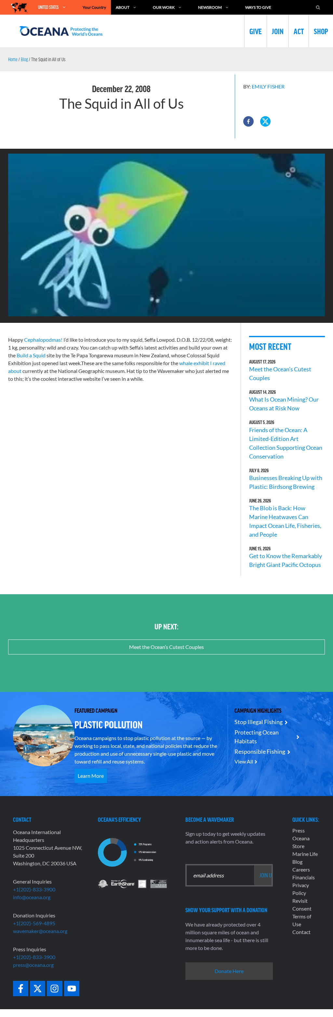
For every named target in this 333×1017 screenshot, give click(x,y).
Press (298, 830)
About (122, 7)
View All (243, 761)
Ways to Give (258, 7)
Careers (301, 869)
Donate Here (229, 971)
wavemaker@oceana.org (40, 931)
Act (299, 31)
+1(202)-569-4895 (34, 923)
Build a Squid (31, 355)
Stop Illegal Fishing (258, 721)
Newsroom (210, 7)
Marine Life (305, 854)
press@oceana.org (33, 965)
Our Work (164, 7)
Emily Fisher (268, 86)
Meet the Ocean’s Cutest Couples (166, 647)
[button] (248, 121)
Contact (301, 932)
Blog (24, 59)
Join (278, 31)
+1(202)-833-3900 (34, 889)
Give (255, 31)
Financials (303, 877)
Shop (321, 31)
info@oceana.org (31, 897)
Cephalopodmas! (43, 340)
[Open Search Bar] (318, 7)
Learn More (91, 776)
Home (13, 59)
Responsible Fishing (259, 751)
